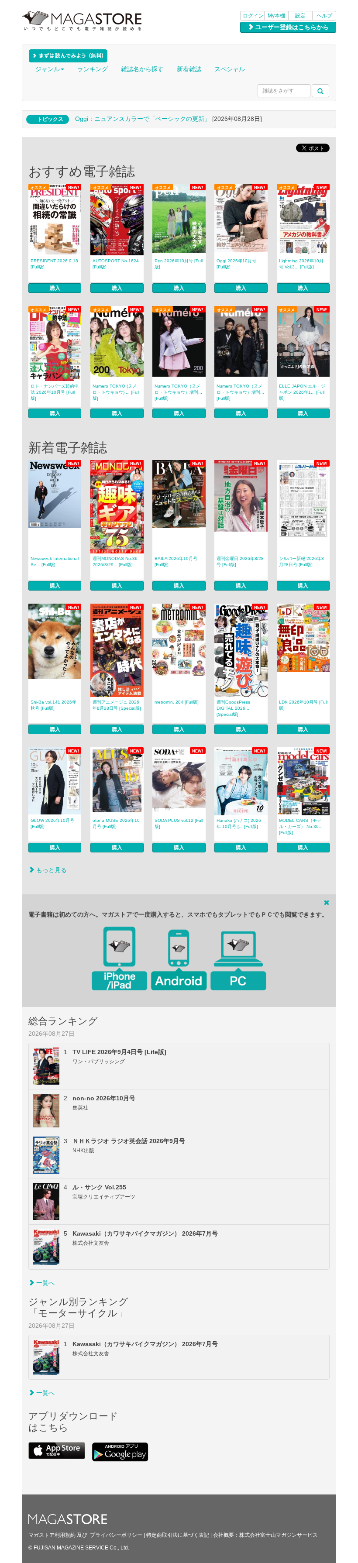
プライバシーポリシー (116, 1535)
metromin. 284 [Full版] (177, 702)
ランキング (92, 68)
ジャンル (47, 68)
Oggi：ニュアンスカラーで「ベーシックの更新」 (142, 118)
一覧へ (44, 1282)
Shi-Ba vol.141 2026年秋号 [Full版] (53, 705)
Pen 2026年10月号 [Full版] (179, 263)
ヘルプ (324, 16)
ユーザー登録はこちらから (291, 27)
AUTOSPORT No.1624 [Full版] (116, 263)
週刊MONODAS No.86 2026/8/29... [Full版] (115, 561)
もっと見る (50, 869)
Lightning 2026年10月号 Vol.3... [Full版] (301, 263)
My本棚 (276, 16)
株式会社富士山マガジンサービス (278, 1535)
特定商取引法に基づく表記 (177, 1535)
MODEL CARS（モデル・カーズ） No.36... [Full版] (301, 826)
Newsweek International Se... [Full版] (55, 561)
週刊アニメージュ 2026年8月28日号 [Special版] (117, 705)
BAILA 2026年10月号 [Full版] (176, 561)
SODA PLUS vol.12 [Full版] (179, 823)
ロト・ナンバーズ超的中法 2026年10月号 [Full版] (55, 392)
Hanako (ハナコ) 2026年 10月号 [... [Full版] (239, 823)
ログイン (253, 16)
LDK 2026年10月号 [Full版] (303, 705)
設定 (300, 16)
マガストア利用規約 (52, 1535)
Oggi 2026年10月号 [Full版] (236, 263)
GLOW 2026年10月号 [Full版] (52, 823)
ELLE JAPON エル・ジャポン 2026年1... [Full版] (302, 392)
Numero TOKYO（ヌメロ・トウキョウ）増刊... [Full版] (178, 392)
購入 (55, 288)
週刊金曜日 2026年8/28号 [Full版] (240, 561)
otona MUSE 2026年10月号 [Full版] (116, 823)
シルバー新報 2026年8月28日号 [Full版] (301, 561)
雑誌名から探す (142, 68)
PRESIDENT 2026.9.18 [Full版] (54, 263)
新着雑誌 (189, 68)
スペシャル (229, 68)
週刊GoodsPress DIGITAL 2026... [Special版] (233, 708)
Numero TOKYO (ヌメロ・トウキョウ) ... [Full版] (116, 392)
